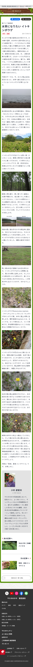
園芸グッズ (22, 605)
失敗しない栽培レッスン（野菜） (11, 616)
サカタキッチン (7, 631)
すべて (4, 605)
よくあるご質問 (7, 634)
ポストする (27, 19)
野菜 (9, 605)
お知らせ (5, 637)
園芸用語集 (5, 622)
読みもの (22, 6)
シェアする (16, 19)
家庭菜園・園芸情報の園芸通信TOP (10, 6)
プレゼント (5, 644)
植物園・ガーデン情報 (8, 626)
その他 (4, 608)
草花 (4, 34)
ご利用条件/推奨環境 (9, 640)
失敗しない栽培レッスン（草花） (11, 619)
